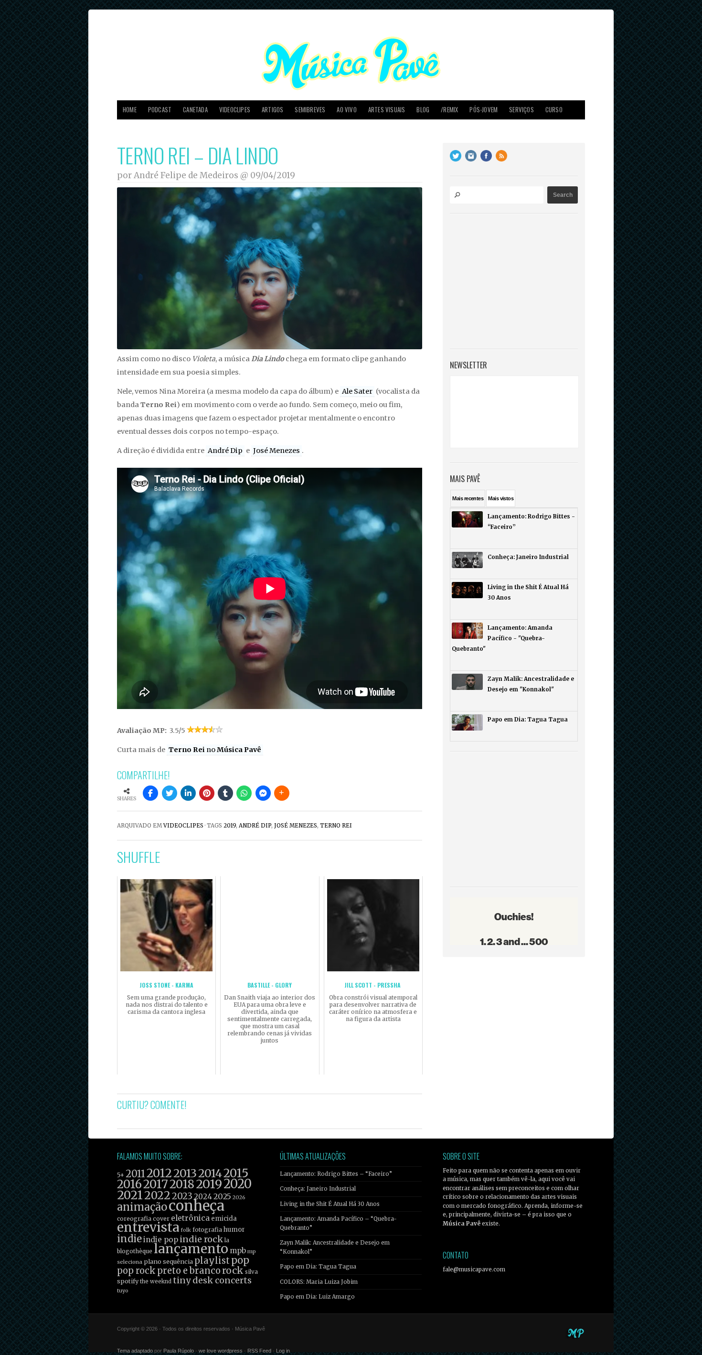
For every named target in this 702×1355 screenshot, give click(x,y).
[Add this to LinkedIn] (188, 793)
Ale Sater (357, 391)
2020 (237, 1184)
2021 (130, 1195)
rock (233, 1270)
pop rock (136, 1270)
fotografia (207, 1229)
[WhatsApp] (244, 793)
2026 (239, 1197)
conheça (196, 1206)
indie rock (201, 1239)
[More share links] (281, 793)
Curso (554, 109)
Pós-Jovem (483, 109)
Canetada (195, 109)
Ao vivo (346, 109)
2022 (157, 1195)
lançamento (191, 1249)
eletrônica (190, 1218)
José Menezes (276, 450)
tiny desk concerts (212, 1280)
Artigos (272, 109)
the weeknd (155, 1281)
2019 (229, 825)
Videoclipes (234, 109)
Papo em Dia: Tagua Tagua (318, 1266)
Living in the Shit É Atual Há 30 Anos (330, 1204)
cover (161, 1218)
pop (240, 1260)
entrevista (148, 1227)
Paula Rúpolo (178, 1351)
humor (234, 1230)
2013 (185, 1173)
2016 (129, 1184)
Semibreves (310, 109)
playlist (212, 1260)
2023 (182, 1196)
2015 (235, 1173)
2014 (210, 1173)
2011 (135, 1174)
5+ (120, 1175)
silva (251, 1272)
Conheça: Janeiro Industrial (318, 1188)
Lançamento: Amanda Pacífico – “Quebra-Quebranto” (338, 1223)
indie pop (160, 1239)
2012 (159, 1173)
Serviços (521, 109)
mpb (238, 1250)
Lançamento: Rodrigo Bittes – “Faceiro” (336, 1174)
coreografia (134, 1218)
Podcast (159, 109)
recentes (467, 498)
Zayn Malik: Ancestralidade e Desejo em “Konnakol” (335, 1247)
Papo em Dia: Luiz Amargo (317, 1296)
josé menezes (295, 825)
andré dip (255, 825)
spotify (127, 1281)
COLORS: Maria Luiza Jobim (319, 1282)
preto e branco (189, 1270)
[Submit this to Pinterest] (206, 793)
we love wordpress (221, 1351)
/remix (449, 109)
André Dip (225, 450)
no (215, 749)
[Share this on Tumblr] (225, 793)
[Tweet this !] (169, 793)
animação (142, 1207)
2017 (155, 1184)
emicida (224, 1219)
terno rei (336, 825)
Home (130, 109)
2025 (222, 1196)
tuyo (122, 1291)
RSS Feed (259, 1351)
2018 (182, 1184)
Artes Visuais (386, 109)
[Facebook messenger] (263, 793)
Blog (422, 109)
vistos (500, 498)
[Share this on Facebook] (150, 793)
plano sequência (168, 1261)
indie (129, 1239)
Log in (283, 1351)
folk (186, 1229)
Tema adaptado (135, 1351)
